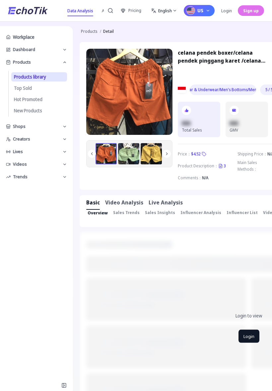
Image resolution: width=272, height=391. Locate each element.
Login (226, 11)
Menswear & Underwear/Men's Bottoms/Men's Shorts (223, 89)
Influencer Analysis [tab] (200, 212)
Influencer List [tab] (242, 212)
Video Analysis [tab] (124, 202)
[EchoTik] (28, 10)
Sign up (251, 11)
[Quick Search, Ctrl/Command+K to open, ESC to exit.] (110, 10)
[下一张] (167, 154)
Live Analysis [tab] (166, 202)
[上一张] (92, 154)
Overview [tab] (98, 213)
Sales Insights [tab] (160, 212)
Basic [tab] (93, 202)
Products (89, 31)
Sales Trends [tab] (126, 212)
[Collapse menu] (64, 385)
